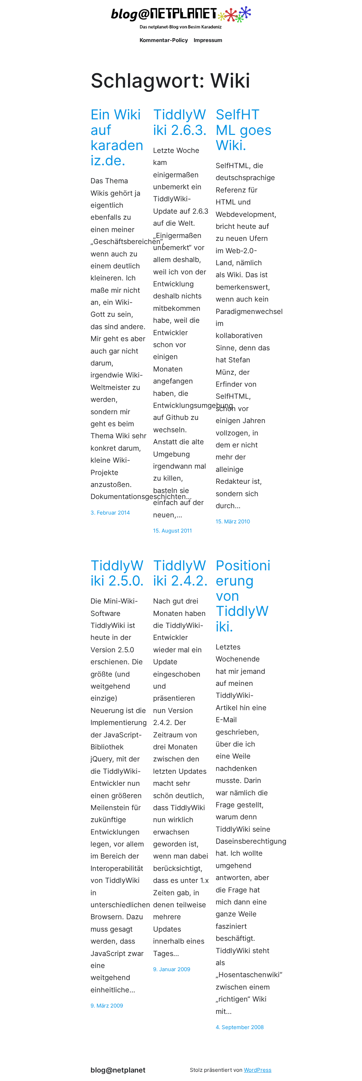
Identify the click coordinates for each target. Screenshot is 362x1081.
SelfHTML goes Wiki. (244, 130)
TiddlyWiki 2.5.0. (117, 573)
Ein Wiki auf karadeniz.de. (117, 137)
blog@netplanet (118, 1069)
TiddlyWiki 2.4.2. (180, 573)
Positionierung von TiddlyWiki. (243, 596)
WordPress (258, 1070)
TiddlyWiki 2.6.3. (180, 122)
